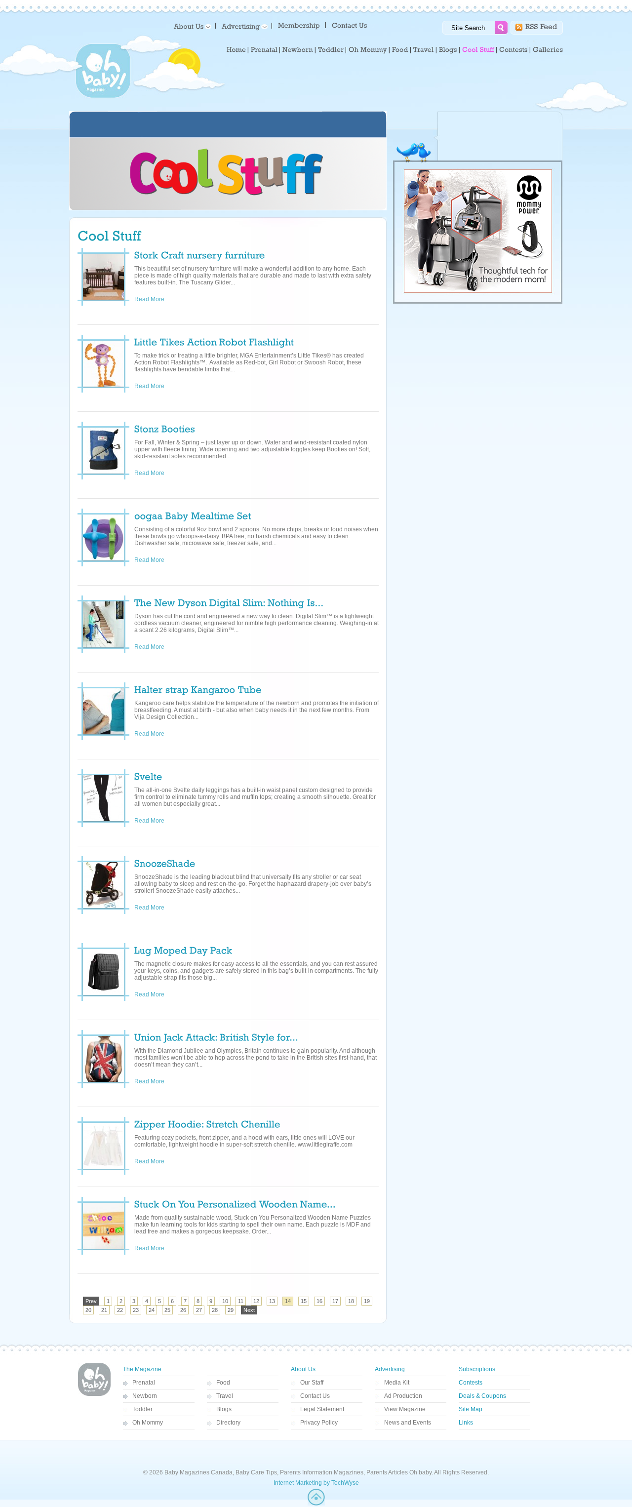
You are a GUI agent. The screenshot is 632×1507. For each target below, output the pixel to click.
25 (167, 1310)
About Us (303, 1369)
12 (256, 1301)
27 (199, 1310)
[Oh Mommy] (368, 49)
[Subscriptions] (299, 25)
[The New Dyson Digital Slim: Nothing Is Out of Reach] (229, 601)
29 (231, 1310)
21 (104, 1310)
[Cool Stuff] (478, 49)
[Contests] (513, 49)
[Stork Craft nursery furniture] (199, 254)
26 (183, 1310)
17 (335, 1301)
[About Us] (191, 26)
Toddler (142, 1409)
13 (272, 1301)
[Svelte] (148, 775)
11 (240, 1301)
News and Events (407, 1422)
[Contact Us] (350, 25)
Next (249, 1310)
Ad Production (403, 1395)
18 (351, 1301)
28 (215, 1310)
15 (304, 1301)
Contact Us (315, 1395)
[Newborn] (297, 49)
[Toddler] (331, 49)
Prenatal (143, 1382)
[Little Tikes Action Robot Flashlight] (214, 341)
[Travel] (423, 49)
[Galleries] (548, 49)
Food (223, 1382)
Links (466, 1422)
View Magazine (405, 1409)
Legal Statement (322, 1409)
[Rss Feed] (541, 26)
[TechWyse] (316, 1503)
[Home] (236, 49)
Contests (470, 1382)
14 (288, 1301)
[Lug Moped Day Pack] (184, 949)
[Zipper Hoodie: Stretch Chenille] (207, 1123)
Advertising (390, 1369)
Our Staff (311, 1382)
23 (136, 1310)
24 (152, 1310)
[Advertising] (243, 26)
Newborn (144, 1395)
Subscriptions (477, 1369)
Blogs (224, 1409)
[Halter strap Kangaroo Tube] (198, 688)
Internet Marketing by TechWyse (316, 1482)
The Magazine (142, 1369)
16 (319, 1301)
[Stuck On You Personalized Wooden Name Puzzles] (235, 1203)
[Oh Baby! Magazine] (103, 96)
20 (88, 1310)
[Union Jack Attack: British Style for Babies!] (216, 1036)
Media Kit (396, 1382)
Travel (224, 1395)
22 (120, 1310)
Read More (155, 299)
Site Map (470, 1409)
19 (367, 1301)
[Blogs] (448, 49)
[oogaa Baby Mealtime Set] (192, 515)
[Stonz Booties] (164, 428)
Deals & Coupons (482, 1395)
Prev (91, 1301)
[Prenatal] (264, 49)
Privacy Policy (319, 1422)
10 (225, 1301)
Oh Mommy (147, 1422)
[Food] (400, 49)
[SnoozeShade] (165, 862)
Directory (228, 1422)
